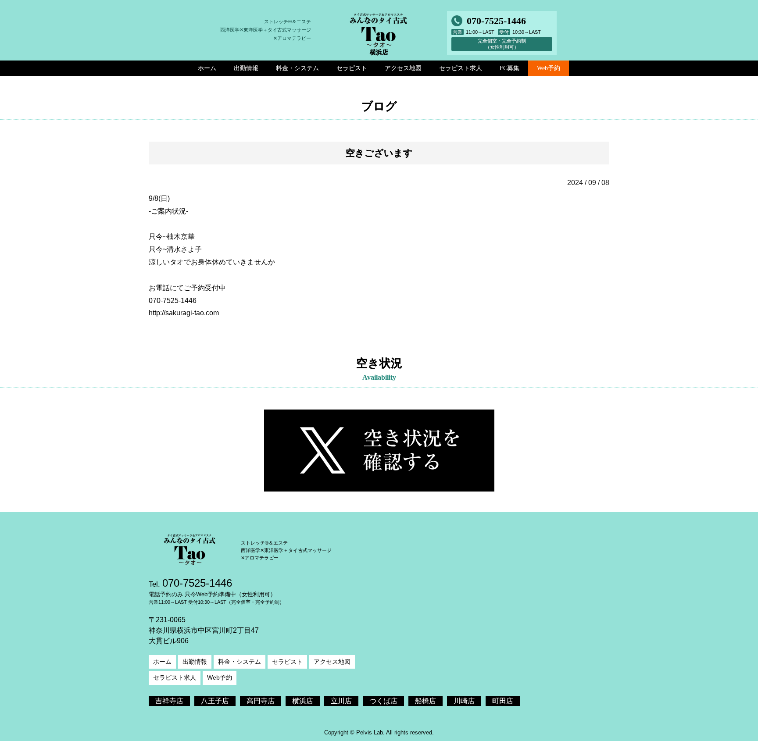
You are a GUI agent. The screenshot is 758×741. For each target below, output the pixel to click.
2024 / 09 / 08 (588, 182)
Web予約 (548, 67)
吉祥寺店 (169, 701)
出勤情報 (194, 661)
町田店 (502, 701)
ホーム (162, 661)
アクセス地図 (332, 661)
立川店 (341, 701)
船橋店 (425, 701)
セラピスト (287, 661)
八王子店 (215, 701)
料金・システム (239, 661)
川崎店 (464, 701)
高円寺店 (261, 701)
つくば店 (383, 701)
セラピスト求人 (174, 677)
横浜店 (302, 701)
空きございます (379, 153)
